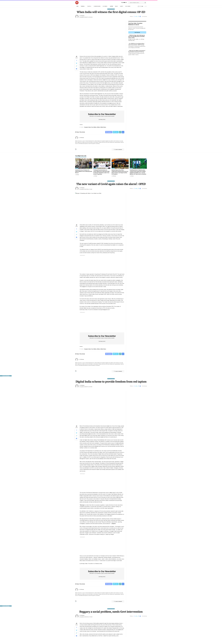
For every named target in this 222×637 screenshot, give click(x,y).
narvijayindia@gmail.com (104, 309)
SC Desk (77, 174)
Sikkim (98, 127)
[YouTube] (125, 2)
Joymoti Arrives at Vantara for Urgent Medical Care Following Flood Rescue (83, 171)
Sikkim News (103, 127)
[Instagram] (126, 2)
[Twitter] (123, 2)
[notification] (140, 6)
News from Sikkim (92, 127)
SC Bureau (82, 15)
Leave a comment (118, 149)
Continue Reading (5, 375)
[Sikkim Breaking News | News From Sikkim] (77, 2)
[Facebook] (121, 2)
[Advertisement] (137, 80)
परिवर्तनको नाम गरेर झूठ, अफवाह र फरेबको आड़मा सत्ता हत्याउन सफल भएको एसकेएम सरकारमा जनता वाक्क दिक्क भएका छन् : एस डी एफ (136, 36)
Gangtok (86, 127)
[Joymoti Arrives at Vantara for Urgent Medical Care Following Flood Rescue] (83, 163)
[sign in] (138, 6)
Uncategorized (111, 378)
